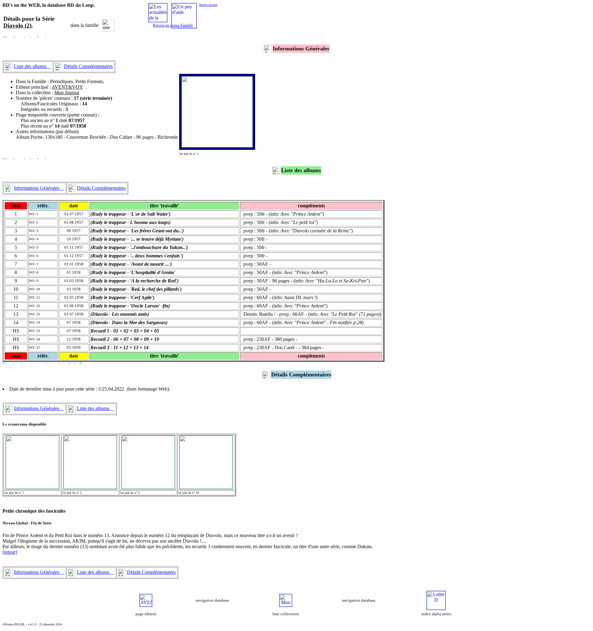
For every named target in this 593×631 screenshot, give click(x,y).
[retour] (9, 552)
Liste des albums (32, 66)
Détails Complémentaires (88, 66)
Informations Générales (39, 188)
